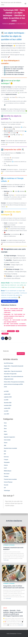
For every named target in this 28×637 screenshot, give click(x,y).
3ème (5, 423)
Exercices (6, 456)
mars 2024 (6, 413)
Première (6, 476)
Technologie (5, 333)
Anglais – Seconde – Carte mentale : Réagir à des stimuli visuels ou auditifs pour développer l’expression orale (13, 613)
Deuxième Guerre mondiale (10, 448)
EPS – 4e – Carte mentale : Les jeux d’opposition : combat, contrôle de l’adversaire (13, 310)
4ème (5, 425)
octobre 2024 (7, 408)
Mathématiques (7, 470)
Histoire (6, 465)
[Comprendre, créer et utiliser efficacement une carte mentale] (14, 573)
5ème (5, 428)
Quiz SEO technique (8, 363)
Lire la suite (6, 560)
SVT (5, 487)
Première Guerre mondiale (10, 479)
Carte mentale (7, 439)
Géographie (7, 462)
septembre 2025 (8, 397)
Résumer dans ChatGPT (10, 301)
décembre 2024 (7, 402)
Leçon (5, 468)
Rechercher (6, 351)
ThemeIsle (19, 633)
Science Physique (8, 482)
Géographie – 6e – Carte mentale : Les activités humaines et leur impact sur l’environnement (14, 316)
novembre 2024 (7, 405)
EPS (5, 453)
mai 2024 (6, 411)
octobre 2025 (7, 394)
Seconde (6, 484)
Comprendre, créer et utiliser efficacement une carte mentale (13, 587)
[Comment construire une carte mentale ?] (14, 534)
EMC (5, 451)
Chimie (5, 442)
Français (6, 459)
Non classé (6, 473)
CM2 (5, 445)
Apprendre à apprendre (9, 437)
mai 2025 (6, 399)
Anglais (6, 434)
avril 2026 (6, 391)
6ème (5, 431)
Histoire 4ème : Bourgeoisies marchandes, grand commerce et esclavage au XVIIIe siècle (14, 384)
